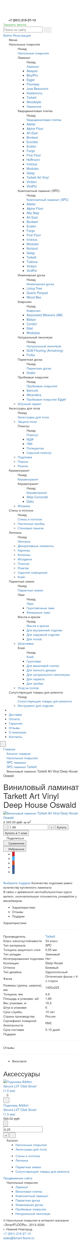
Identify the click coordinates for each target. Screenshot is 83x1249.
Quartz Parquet (37, 293)
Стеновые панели (31, 528)
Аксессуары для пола (33, 417)
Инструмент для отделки (36, 705)
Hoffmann (33, 159)
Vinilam (32, 182)
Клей (21, 577)
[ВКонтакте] (13, 872)
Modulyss (33, 332)
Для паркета (35, 679)
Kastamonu (34, 93)
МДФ (30, 439)
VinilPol (32, 186)
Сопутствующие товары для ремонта (45, 701)
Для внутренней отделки (44, 630)
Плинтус (33, 435)
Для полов (34, 639)
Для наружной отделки (43, 634)
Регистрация (22, 35)
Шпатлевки (26, 643)
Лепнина (24, 541)
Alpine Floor (35, 128)
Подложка (25, 457)
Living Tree (34, 288)
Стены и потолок (30, 519)
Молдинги (25, 559)
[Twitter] (13, 858)
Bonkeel (32, 137)
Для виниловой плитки (43, 665)
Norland (32, 248)
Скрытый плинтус (39, 452)
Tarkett (31, 97)
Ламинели (34, 106)
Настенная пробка (31, 523)
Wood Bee (34, 297)
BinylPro (32, 75)
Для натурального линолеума (48, 674)
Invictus (32, 164)
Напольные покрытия (33, 53)
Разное (23, 466)
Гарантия (15, 723)
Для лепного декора (41, 670)
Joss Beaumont (37, 88)
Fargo (31, 150)
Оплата (14, 719)
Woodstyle (34, 102)
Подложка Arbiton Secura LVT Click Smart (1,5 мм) (20, 1109)
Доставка (15, 714)
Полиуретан (35, 448)
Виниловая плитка (28, 1191)
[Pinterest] (13, 854)
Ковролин (34, 310)
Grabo (31, 372)
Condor (32, 324)
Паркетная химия (30, 590)
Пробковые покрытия (42, 386)
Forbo (31, 355)
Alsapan (32, 71)
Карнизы (24, 550)
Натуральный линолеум (44, 346)
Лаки (30, 603)
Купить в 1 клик (16, 833)
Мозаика (24, 506)
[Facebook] (13, 867)
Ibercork (32, 390)
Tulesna (32, 261)
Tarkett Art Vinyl (38, 177)
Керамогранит (28, 479)
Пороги (23, 461)
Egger (31, 79)
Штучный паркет (29, 403)
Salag (31, 173)
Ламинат (33, 66)
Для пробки (35, 683)
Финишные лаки (38, 612)
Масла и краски (38, 625)
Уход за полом (28, 688)
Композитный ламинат (31, 1196)
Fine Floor (34, 155)
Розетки (23, 568)
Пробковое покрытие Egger (46, 399)
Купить (62, 827)
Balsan (31, 319)
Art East (32, 133)
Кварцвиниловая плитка (44, 119)
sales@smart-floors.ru (18, 1238)
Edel (30, 328)
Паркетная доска (39, 368)
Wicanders (34, 395)
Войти (7, 35)
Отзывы (14, 727)
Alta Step (33, 213)
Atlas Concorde (37, 497)
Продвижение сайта (17, 1178)
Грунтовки (34, 661)
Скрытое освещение (32, 572)
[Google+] (13, 863)
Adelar (31, 124)
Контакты (15, 736)
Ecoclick (32, 142)
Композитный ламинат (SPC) (48, 199)
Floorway (33, 84)
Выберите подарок (17, 883)
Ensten (31, 146)
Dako (30, 501)
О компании (17, 732)
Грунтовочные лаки (40, 608)
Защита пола (27, 421)
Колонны (24, 554)
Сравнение (16, 843)
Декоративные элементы (36, 545)
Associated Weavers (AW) (45, 315)
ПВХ (30, 443)
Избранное (16, 849)
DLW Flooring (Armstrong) (45, 350)
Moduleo (33, 168)
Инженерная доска (40, 284)
